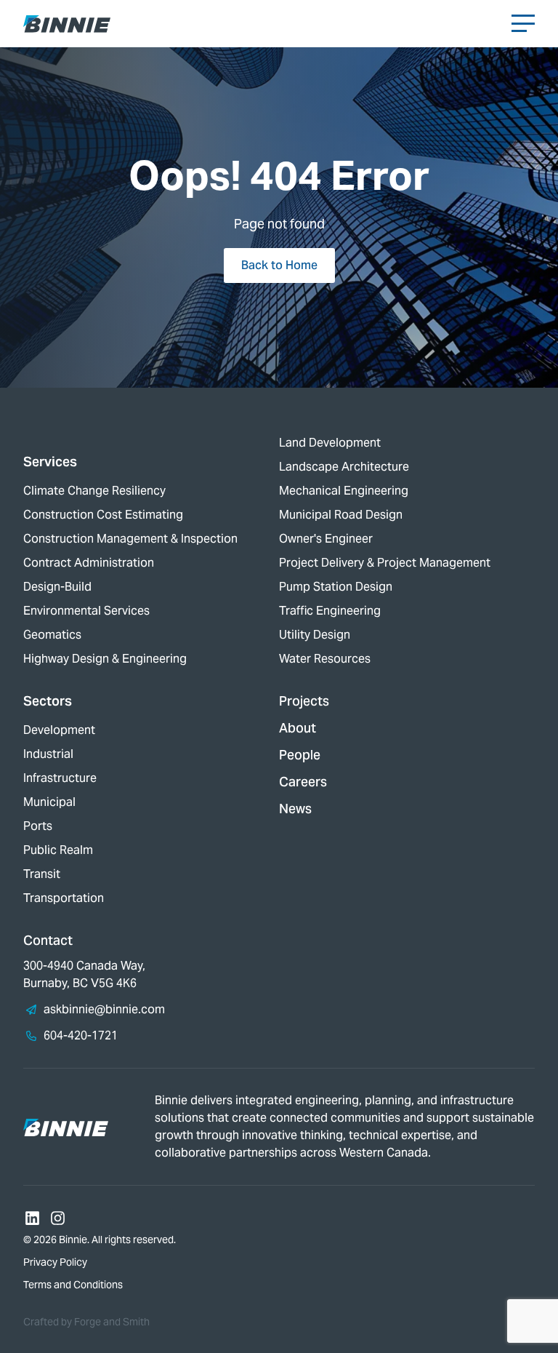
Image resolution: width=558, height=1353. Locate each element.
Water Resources (325, 658)
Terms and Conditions (73, 1284)
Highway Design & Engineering (105, 658)
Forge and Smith (112, 1321)
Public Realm (58, 850)
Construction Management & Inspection (130, 538)
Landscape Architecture (344, 466)
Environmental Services (86, 610)
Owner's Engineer (326, 538)
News (295, 808)
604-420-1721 (81, 1035)
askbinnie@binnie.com (104, 1009)
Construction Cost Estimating (103, 514)
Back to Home (279, 265)
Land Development (330, 442)
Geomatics (52, 634)
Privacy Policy (55, 1262)
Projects (304, 701)
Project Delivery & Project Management (384, 562)
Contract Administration (88, 562)
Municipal (49, 802)
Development (59, 730)
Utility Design (314, 634)
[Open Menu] (523, 23)
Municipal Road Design (341, 514)
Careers (303, 781)
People (299, 754)
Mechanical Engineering (343, 490)
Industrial (48, 754)
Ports (37, 826)
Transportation (63, 898)
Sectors (47, 701)
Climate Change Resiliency (94, 490)
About (297, 727)
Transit (41, 874)
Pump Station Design (335, 586)
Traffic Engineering (330, 610)
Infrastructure (60, 778)
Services (50, 461)
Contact (48, 940)
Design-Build (57, 586)
